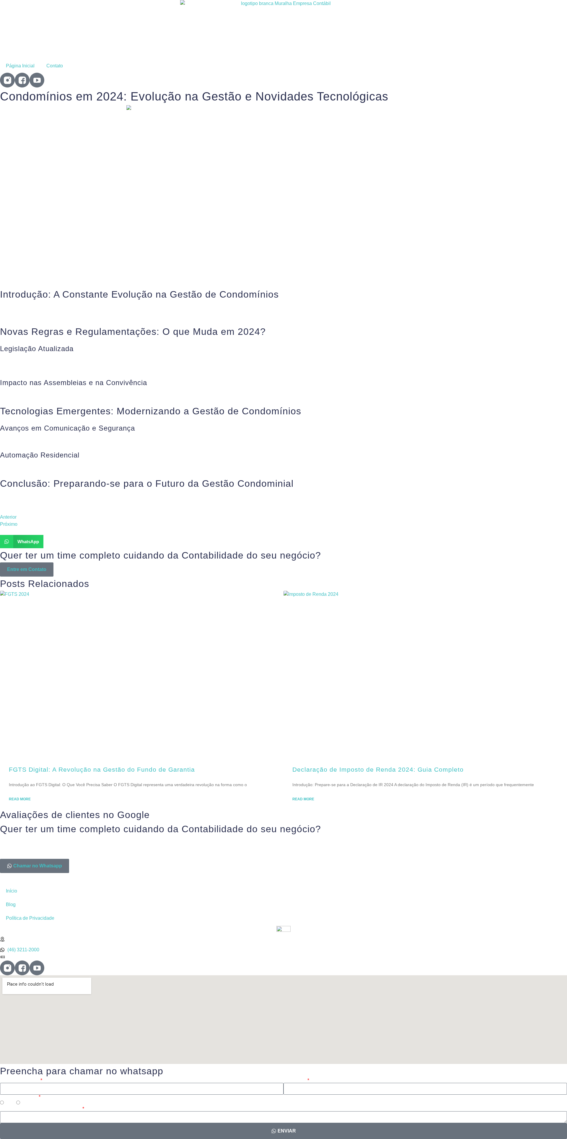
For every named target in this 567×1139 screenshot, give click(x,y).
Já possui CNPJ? (19, 1097)
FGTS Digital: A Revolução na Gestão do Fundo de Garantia (102, 769)
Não (25, 1103)
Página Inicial (20, 65)
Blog (11, 904)
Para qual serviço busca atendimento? (41, 1108)
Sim (9, 1103)
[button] (21, 541)
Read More (20, 799)
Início (11, 890)
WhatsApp (295, 1080)
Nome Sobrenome (20, 1080)
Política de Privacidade (30, 918)
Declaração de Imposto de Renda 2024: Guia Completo (378, 769)
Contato (54, 65)
